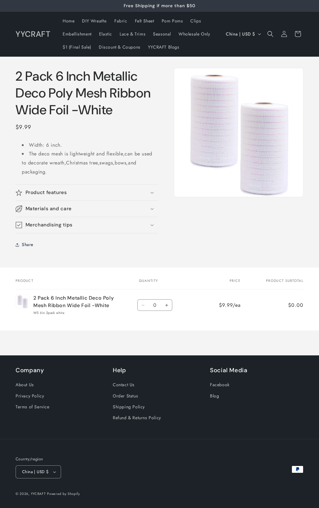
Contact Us (124, 385)
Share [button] (27, 244)
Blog (214, 396)
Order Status (125, 396)
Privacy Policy (30, 396)
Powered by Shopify (63, 493)
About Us (25, 385)
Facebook (220, 385)
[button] (270, 34)
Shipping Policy (129, 407)
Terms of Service (33, 407)
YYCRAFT (38, 493)
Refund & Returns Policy (137, 418)
